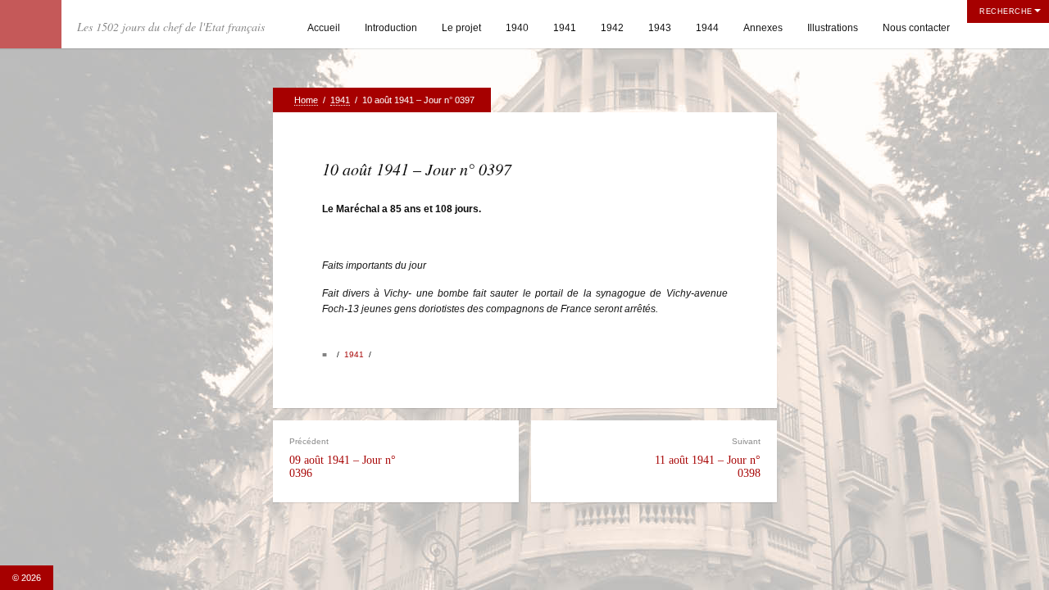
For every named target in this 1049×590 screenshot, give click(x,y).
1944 (707, 28)
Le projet (461, 28)
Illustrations (832, 28)
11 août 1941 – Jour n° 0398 (708, 458)
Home (306, 100)
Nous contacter (916, 28)
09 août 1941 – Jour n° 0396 (342, 458)
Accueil (323, 28)
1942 (612, 28)
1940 (517, 28)
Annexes (763, 28)
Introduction (391, 28)
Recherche (1006, 11)
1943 (659, 28)
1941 (564, 28)
